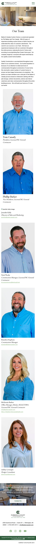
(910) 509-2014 (26, 542)
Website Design (31, 537)
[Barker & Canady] (9, 3)
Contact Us (18, 501)
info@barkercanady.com (8, 409)
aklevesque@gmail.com (8, 474)
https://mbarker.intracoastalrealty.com (12, 412)
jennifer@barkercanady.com (9, 217)
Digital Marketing (17, 539)
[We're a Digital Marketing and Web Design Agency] (24, 539)
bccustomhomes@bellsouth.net (10, 282)
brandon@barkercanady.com (9, 344)
